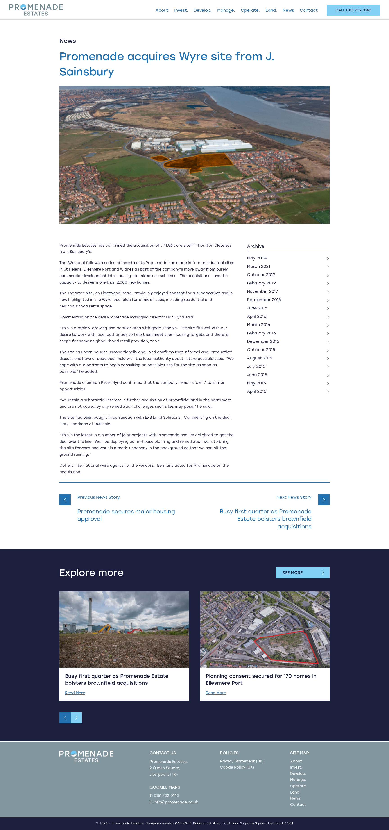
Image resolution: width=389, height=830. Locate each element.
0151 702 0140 (166, 796)
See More (293, 573)
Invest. (181, 11)
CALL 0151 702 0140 (353, 10)
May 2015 (256, 384)
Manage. (226, 11)
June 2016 (257, 309)
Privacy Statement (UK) (242, 761)
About (162, 11)
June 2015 (257, 375)
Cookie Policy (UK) (237, 767)
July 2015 (256, 367)
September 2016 (264, 300)
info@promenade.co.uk (176, 802)
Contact (309, 11)
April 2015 (256, 392)
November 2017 (262, 292)
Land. (271, 11)
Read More (75, 693)
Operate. (250, 11)
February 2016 (261, 334)
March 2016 (258, 325)
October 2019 (261, 275)
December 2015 (263, 342)
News (288, 11)
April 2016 (256, 317)
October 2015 (261, 350)
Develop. (202, 11)
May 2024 (257, 259)
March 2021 (258, 267)
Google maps (164, 788)
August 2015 (259, 359)
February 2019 (261, 284)
